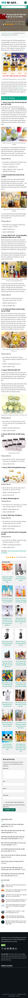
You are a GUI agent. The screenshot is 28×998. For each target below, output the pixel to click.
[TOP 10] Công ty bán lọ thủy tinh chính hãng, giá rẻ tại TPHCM (7, 724)
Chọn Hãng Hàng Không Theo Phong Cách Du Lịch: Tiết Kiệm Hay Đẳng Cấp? (16, 906)
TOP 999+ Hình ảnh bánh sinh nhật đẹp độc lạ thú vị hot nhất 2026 (16, 895)
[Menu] (25, 2)
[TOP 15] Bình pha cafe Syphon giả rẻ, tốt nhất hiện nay (20, 704)
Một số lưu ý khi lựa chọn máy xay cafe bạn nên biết (20, 643)
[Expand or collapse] (25, 98)
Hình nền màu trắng (19, 954)
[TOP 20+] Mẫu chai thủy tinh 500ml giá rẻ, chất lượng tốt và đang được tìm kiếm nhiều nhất (20, 748)
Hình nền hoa (7, 960)
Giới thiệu (20, 994)
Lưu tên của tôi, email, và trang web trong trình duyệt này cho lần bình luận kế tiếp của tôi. (14, 804)
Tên (4, 781)
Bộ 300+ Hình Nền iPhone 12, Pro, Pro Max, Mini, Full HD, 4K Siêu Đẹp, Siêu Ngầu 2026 (16, 922)
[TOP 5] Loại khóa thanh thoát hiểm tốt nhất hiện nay (16, 885)
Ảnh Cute (8, 958)
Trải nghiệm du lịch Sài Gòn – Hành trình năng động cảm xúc (15, 911)
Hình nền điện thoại (6, 956)
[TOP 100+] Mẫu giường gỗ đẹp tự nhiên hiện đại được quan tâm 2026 (15, 916)
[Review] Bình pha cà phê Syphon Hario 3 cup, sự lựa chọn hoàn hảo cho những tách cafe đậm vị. (7, 622)
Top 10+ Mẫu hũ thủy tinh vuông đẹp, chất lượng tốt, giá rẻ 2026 (21, 663)
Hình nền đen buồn (16, 958)
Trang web (5, 795)
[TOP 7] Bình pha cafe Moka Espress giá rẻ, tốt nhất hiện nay (7, 704)
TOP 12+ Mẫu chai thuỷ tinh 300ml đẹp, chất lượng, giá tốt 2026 (7, 684)
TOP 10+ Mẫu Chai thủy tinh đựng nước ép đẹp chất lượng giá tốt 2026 (20, 600)
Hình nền (11, 954)
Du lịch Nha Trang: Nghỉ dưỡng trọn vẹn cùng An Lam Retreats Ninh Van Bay (16, 900)
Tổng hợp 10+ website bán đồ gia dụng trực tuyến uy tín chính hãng (16, 890)
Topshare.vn (21, 88)
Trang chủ (3, 33)
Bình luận (6, 768)
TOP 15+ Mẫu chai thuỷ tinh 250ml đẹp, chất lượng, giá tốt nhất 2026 (20, 684)
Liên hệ (17, 996)
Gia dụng (22, 21)
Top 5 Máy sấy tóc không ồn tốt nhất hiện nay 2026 (20, 578)
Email (4, 788)
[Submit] (25, 7)
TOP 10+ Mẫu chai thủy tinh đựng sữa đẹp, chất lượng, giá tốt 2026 (7, 600)
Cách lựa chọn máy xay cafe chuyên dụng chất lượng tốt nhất (7, 643)
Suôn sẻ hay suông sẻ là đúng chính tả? (12, 861)
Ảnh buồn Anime (16, 956)
